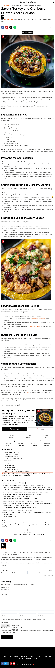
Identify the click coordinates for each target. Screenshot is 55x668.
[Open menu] (49, 2)
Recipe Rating (5, 587)
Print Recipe (15, 429)
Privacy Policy (47, 656)
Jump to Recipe (28, 32)
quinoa (39, 326)
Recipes (16, 656)
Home (5, 656)
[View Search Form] (54, 2)
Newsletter (24, 656)
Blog (10, 656)
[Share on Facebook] (2, 27)
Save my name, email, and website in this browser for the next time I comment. (24, 619)
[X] (5, 663)
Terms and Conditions (31, 658)
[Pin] (3, 36)
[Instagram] (8, 663)
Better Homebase (8, 19)
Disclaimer (20, 658)
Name (3, 615)
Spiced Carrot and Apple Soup (10, 572)
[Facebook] (2, 663)
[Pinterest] (11, 663)
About (31, 656)
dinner (27, 392)
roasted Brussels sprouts (37, 318)
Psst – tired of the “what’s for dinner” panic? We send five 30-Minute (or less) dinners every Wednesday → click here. (26, 475)
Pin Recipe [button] (42, 429)
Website (40, 615)
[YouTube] (14, 663)
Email (21, 615)
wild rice (32, 326)
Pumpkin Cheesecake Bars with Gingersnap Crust (44, 573)
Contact (38, 656)
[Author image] (27, 17)
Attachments (4, 622)
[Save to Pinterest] (6, 27)
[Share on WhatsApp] (14, 27)
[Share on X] (10, 27)
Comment (5, 594)
